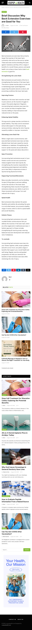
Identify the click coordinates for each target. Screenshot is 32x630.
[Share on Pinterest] (23, 32)
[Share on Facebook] (6, 32)
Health (4, 11)
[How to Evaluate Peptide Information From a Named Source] (16, 489)
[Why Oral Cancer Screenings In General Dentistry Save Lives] (16, 457)
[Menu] (3, 3)
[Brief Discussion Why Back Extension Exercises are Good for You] (16, 51)
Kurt (8, 25)
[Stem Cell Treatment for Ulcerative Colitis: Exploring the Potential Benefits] (16, 299)
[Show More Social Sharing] (28, 32)
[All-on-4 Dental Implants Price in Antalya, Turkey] (16, 422)
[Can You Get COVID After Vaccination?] (16, 325)
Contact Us (12, 619)
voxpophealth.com (6, 625)
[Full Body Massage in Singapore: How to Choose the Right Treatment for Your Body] (16, 348)
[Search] (29, 3)
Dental (4, 429)
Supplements (6, 496)
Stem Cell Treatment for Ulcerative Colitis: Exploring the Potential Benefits (16, 400)
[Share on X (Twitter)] (14, 32)
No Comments (24, 25)
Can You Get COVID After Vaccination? (14, 335)
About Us (20, 619)
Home (3, 7)
